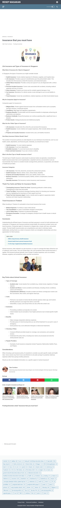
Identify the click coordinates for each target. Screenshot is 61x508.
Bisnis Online (30, 464)
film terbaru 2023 (31, 470)
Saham (37, 487)
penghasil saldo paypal (34, 484)
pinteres (6, 487)
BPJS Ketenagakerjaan (50, 464)
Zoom (46, 493)
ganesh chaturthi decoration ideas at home (14, 472)
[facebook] (9, 380)
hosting (47, 475)
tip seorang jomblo (17, 490)
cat (18, 467)
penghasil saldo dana (18, 484)
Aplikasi (14, 461)
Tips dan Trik (35, 490)
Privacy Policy (21, 502)
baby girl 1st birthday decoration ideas (35, 461)
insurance (15, 478)
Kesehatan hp (34, 478)
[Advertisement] (30, 23)
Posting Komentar (17, 44)
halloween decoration (34, 472)
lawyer (53, 478)
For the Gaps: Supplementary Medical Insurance (20, 243)
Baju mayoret (7, 464)
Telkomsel (6, 490)
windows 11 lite (30, 493)
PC (53, 481)
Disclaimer (40, 502)
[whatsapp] (52, 380)
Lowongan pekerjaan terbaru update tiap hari (15, 481)
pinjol (51, 484)
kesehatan (24, 478)
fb (13, 470)
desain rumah (40, 467)
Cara (12, 467)
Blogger (39, 464)
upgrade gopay (8, 493)
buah (5, 467)
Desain (31, 467)
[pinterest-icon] (57, 2)
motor (47, 481)
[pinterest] (37, 380)
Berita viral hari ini (19, 464)
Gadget (42, 470)
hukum (55, 475)
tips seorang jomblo (47, 490)
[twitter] (23, 380)
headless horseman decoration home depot (14, 475)
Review (30, 487)
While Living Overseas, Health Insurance (18, 239)
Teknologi (45, 487)
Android (6, 461)
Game (49, 470)
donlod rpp (50, 467)
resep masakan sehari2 (18, 487)
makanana (33, 481)
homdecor (38, 475)
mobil (40, 481)
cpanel (24, 467)
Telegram (54, 487)
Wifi (22, 493)
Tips (27, 490)
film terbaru (20, 470)
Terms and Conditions (31, 502)
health (30, 475)
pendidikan (6, 484)
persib (44, 484)
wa (16, 493)
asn (21, 461)
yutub (39, 493)
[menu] (4, 7)
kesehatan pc (45, 478)
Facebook (6, 470)
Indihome (6, 478)
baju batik (51, 461)
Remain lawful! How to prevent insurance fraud (20, 241)
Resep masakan (11, 2)
